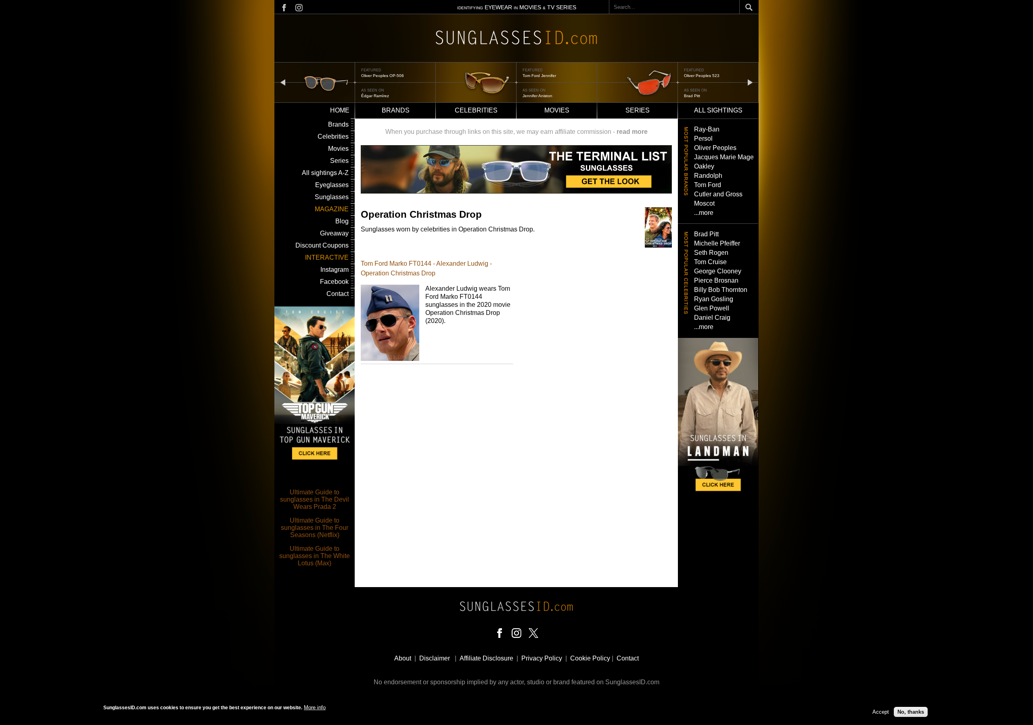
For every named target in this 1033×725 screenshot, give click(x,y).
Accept (880, 712)
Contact (337, 293)
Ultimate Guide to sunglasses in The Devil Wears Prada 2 (314, 499)
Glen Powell (711, 308)
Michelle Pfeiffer (717, 243)
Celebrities (476, 110)
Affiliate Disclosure (486, 658)
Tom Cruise (710, 261)
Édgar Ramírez (375, 96)
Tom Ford (707, 184)
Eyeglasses (332, 184)
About (402, 658)
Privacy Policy (541, 658)
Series (637, 110)
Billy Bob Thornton (720, 289)
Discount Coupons (322, 245)
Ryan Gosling (713, 299)
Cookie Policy (590, 658)
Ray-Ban (706, 129)
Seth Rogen (711, 252)
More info (315, 707)
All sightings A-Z (325, 172)
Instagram (334, 269)
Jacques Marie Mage (724, 157)
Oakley (704, 166)
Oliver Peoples (715, 147)
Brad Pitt (692, 96)
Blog (342, 221)
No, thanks (910, 712)
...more (703, 212)
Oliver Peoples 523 (701, 75)
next (750, 82)
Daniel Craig (712, 317)
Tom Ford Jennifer (539, 75)
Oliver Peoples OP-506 (382, 75)
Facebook (334, 281)
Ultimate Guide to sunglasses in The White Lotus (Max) (314, 556)
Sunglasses (332, 197)
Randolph (708, 175)
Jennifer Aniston (537, 96)
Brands (396, 110)
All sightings (718, 110)
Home (339, 110)
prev (282, 82)
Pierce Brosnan (716, 280)
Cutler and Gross (718, 194)
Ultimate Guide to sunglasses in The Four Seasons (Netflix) (314, 527)
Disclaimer (434, 658)
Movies (556, 110)
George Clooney (717, 271)
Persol (703, 138)
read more (632, 131)
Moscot (704, 203)
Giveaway (334, 233)
